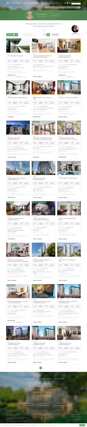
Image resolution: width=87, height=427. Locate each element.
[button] (7, 46)
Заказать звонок (76, 3)
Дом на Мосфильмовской (71, 64)
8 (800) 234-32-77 (76, 414)
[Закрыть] (85, 12)
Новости (48, 392)
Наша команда (49, 389)
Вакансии (39, 395)
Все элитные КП (54, 410)
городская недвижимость (27, 405)
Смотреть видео (56, 15)
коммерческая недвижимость (59, 405)
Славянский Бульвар (48, 66)
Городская (9, 7)
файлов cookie (51, 425)
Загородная (19, 7)
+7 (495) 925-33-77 (43, 403)
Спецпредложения (37, 392)
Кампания (39, 389)
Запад (37, 146)
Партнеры (48, 395)
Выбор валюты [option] (28, 34)
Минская (22, 67)
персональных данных (42, 425)
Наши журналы (50, 386)
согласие (28, 425)
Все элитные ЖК (43, 410)
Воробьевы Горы (44, 106)
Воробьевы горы (63, 67)
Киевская (11, 67)
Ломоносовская (16, 67)
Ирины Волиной (42, 16)
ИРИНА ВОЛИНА (45, 379)
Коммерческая (29, 7)
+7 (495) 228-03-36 (59, 403)
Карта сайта (33, 410)
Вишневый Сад (18, 64)
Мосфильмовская (14, 66)
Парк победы (41, 66)
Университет (21, 148)
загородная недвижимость (43, 405)
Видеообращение (41, 14)
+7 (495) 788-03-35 (76, 1)
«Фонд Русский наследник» (35, 386)
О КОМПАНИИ (28, 379)
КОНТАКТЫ (59, 379)
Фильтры (11, 34)
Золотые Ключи (69, 146)
